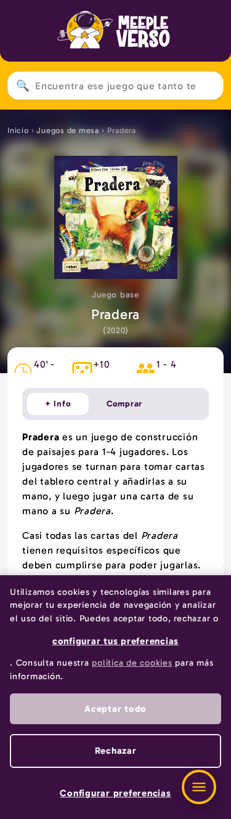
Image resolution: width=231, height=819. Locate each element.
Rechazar (116, 750)
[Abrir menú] (199, 787)
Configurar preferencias (115, 793)
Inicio (18, 130)
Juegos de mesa (67, 130)
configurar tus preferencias (115, 641)
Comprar (124, 403)
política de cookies (132, 662)
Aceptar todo (115, 708)
